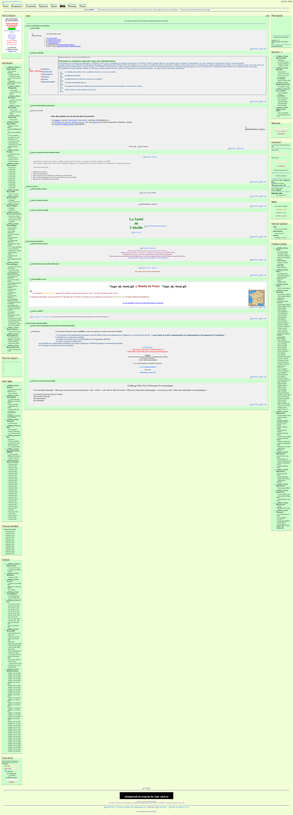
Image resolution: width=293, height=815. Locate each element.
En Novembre (12, 107)
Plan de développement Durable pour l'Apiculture (13, 416)
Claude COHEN (282, 328)
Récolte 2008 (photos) (14, 651)
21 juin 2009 (12, 184)
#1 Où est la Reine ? (14, 325)
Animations (10, 421)
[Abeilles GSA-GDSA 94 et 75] (12, 2)
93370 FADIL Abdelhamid (281, 449)
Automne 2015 (13, 486)
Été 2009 (11, 510)
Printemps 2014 (13, 491)
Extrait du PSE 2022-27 (14, 456)
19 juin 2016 (12, 173)
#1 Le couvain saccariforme (11, 228)
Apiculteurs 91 (280, 471)
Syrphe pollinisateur (283, 64)
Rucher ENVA (11, 191)
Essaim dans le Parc (14, 202)
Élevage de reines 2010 (283, 84)
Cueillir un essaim (283, 65)
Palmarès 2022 (10, 533)
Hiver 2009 (12, 513)
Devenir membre (281, 176)
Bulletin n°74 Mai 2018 (14, 708)
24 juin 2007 (12, 187)
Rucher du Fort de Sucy (14, 214)
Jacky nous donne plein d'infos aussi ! (48, 264)
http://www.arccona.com (147, 372)
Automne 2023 (13, 466)
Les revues (34, 186)
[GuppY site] (129, 807)
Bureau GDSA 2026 (14, 431)
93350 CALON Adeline (284, 288)
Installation (12, 200)
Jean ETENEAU (282, 344)
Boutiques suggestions (14, 339)
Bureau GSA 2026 (14, 441)
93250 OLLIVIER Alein (284, 441)
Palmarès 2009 (10, 550)
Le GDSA (13, 426)
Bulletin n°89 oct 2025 (14, 675)
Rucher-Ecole (119, 297)
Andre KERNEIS (282, 103)
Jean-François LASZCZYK (281, 366)
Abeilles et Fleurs (41, 189)
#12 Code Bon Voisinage (12, 296)
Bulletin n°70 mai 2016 (14, 716)
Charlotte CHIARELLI (284, 255)
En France (278, 206)
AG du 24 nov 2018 (13, 606)
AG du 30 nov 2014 (13, 611)
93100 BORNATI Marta (284, 415)
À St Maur (284, 206)
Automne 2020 (13, 471)
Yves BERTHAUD (283, 252)
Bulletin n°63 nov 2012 (14, 731)
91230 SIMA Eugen (283, 477)
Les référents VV (12, 139)
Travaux (11, 94)
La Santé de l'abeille (42, 210)
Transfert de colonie (14, 76)
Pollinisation (281, 60)
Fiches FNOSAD (12, 225)
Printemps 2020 (13, 473)
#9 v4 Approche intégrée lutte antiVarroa (13, 306)
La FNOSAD (39, 53)
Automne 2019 (13, 475)
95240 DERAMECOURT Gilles (283, 507)
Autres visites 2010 (13, 636)
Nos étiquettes (282, 72)
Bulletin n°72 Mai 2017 (14, 713)
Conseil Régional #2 (13, 598)
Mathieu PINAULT (283, 385)
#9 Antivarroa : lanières (15, 250)
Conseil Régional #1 (13, 596)
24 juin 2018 (12, 169)
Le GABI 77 (39, 311)
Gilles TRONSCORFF (284, 404)
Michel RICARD (282, 105)
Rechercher (281, 133)
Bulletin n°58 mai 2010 (14, 740)
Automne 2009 (13, 508)
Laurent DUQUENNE (284, 342)
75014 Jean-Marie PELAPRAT (282, 302)
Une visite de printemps (11, 72)
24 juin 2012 (12, 178)
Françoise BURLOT (283, 322)
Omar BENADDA (282, 313)
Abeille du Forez (41, 279)
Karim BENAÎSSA (282, 311)
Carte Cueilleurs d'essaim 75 (282, 518)
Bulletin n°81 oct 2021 (14, 691)
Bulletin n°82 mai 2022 (14, 689)
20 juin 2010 (12, 182)
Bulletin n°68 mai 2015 (14, 721)
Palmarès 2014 (10, 544)
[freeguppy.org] (140, 807)
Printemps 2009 (13, 511)
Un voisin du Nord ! (42, 243)
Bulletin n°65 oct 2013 (14, 727)
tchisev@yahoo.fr (150, 367)
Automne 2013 (13, 493)
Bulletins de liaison (12, 671)
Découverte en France (15, 144)
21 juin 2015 (12, 175)
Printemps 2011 (13, 502)
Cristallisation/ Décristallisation (281, 78)
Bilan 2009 (11, 641)
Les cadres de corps (14, 568)
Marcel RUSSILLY (283, 98)
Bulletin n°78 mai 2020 (14, 698)
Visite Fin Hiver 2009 (14, 647)
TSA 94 (278, 250)
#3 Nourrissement (14, 322)
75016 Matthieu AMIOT (284, 304)
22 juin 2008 (12, 186)
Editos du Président (13, 462)
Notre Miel (279, 69)
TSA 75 (278, 271)
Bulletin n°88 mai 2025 (14, 677)
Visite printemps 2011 (14, 633)
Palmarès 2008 (10, 551)
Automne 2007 (13, 519)
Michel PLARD (282, 387)
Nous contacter (13, 393)
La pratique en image (284, 86)
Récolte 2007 (12, 661)
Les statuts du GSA (14, 446)
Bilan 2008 (11, 649)
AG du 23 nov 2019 (13, 604)
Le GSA (13, 436)
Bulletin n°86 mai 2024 (14, 680)
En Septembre (12, 88)
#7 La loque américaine (15, 247)
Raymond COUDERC (284, 257)
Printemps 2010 (13, 506)
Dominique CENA (282, 254)
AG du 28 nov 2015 (13, 609)
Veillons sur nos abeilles (281, 110)
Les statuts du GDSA (14, 433)
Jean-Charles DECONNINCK (281, 337)
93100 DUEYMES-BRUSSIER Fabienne (282, 421)
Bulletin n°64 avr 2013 (14, 729)
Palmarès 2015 (10, 542)
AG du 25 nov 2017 (13, 607)
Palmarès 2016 (10, 540)
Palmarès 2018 (10, 537)
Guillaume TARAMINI (283, 398)
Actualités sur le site (280, 237)
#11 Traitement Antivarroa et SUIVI (12, 299)
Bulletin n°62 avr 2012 (14, 732)
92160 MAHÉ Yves (283, 459)
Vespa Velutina (11, 123)
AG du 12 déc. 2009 (14, 620)
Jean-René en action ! (15, 331)
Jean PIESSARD (282, 93)
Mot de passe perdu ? (281, 170)
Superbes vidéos (281, 58)
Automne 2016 (13, 482)
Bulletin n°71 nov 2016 (14, 715)
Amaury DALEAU (282, 332)
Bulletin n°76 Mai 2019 (14, 703)
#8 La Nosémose (13, 249)
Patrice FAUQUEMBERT (281, 260)
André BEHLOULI (283, 273)
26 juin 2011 (12, 180)
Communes (279, 512)
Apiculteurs (279, 292)
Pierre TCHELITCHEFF (281, 281)
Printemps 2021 (13, 469)
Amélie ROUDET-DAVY (284, 394)
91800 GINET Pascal (284, 478)
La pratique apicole (13, 68)
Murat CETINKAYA (283, 324)
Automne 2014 (13, 489)
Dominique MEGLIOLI (284, 380)
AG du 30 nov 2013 (13, 613)
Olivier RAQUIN (282, 389)
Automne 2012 (13, 497)
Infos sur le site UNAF (281, 229)
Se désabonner (11, 773)
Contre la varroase (14, 458)
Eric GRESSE (281, 353)
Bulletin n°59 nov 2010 (14, 738)
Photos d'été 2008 (13, 652)
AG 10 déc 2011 (12, 617)
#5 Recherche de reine (15, 318)
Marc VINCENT (282, 267)
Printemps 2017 (13, 480)
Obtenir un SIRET (14, 404)
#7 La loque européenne (11, 312)
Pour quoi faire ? (13, 429)
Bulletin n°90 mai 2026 (14, 673)
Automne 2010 (13, 504)
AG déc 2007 (12, 517)
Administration (11, 397)
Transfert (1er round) (14, 665)
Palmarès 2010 (10, 548)
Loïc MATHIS (281, 376)
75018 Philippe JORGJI (284, 306)
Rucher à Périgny (12, 206)
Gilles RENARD (282, 391)
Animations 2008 (13, 577)
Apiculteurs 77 (280, 492)
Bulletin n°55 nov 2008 (14, 745)
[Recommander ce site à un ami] (283, 195)
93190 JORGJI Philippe (284, 436)
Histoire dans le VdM (13, 347)
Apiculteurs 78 (280, 486)
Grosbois (9, 152)
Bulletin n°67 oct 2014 (14, 723)
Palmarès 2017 (10, 539)
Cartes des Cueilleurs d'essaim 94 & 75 (283, 521)
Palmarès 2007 (10, 553)
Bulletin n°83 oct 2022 (14, 687)
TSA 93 (278, 286)
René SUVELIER (282, 101)
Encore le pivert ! (13, 159)
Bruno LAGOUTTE (283, 362)
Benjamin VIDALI (282, 407)
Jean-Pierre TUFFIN (283, 405)
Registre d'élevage (14, 409)
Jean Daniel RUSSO (283, 396)
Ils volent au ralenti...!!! (284, 62)
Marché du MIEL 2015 (284, 80)
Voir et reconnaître (283, 113)
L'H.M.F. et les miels (283, 73)
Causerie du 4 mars (14, 141)
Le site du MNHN (13, 135)
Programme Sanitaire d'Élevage (13, 451)
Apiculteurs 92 (280, 454)
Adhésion (10, 387)
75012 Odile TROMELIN (280, 298)
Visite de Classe (13, 157)
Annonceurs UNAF (14, 343)
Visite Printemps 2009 (14, 645)
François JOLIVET (283, 358)
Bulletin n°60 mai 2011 (14, 736)
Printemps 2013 (13, 495)
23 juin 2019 (12, 167)
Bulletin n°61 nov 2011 (14, 734)
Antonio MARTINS (283, 374)
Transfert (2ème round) (15, 663)
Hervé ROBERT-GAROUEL (282, 278)
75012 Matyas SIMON (284, 294)
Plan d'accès (10, 156)
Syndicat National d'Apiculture (45, 105)
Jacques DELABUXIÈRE (281, 95)
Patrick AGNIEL (282, 308)
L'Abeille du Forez (49, 293)
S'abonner (10, 771)
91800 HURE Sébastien (281, 481)
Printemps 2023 (13, 468)
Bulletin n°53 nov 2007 (14, 749)
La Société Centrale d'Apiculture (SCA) (48, 152)
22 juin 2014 (12, 176)
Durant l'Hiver (12, 117)
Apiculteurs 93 (280, 413)
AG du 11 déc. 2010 (13, 618)
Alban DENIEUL (282, 340)
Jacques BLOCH (282, 315)
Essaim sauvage (13, 161)
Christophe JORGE (283, 360)
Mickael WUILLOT (283, 409)
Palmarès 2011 (10, 546)
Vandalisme (12, 210)
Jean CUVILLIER (282, 330)
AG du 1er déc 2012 (14, 615)
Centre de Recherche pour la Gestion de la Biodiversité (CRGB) (55, 325)
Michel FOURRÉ (282, 345)
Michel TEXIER (282, 402)
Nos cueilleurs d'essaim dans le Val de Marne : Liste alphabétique (283, 526)
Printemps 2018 (13, 478)
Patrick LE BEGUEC (283, 371)
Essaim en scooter (12, 329)
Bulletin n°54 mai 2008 (14, 747)
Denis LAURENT (282, 369)
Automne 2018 (13, 477)
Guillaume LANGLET (283, 364)
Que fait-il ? (12, 439)
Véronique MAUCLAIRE (280, 265)
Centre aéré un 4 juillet (15, 218)
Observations (14, 90)
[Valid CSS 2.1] (183, 807)
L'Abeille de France (42, 200)
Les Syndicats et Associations (40, 25)
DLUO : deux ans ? (283, 75)
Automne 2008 (13, 515)
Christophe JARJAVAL (284, 356)
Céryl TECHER (282, 400)
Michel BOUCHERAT (283, 275)
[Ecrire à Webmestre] (278, 195)
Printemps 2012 (13, 499)
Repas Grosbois (12, 165)
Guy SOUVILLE (282, 100)
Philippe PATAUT (282, 383)
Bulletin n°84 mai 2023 (14, 685)
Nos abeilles (11, 590)
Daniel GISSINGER (283, 351)
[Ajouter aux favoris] (280, 195)
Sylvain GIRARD (282, 349)
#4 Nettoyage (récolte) (15, 320)
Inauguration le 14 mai (15, 219)
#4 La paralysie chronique (12, 238)
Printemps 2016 (13, 484)
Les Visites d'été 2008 (14, 654)
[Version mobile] (285, 195)
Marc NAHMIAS (282, 382)
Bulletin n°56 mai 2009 (14, 743)
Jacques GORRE (283, 262)
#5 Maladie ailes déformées (12, 241)
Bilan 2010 (11, 635)
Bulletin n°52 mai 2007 (14, 751)
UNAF (38, 28)
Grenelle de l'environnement (11, 412)
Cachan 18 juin (13, 423)
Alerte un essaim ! (14, 194)
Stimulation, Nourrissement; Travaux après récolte (14, 83)
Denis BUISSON (282, 321)
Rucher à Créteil (11, 198)
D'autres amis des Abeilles (39, 323)
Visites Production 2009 (15, 643)
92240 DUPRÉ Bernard (284, 461)
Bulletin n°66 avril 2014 (14, 725)
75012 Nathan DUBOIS (284, 296)
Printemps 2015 (13, 488)
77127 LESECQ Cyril (283, 494)
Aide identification (13, 143)
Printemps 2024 (13, 464)
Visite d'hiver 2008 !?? (14, 659)
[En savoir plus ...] (162, 807)
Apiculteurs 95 (280, 504)
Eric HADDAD (282, 355)
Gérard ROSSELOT (283, 393)
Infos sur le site (279, 233)
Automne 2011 (13, 500)
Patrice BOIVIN (282, 317)
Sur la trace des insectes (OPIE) (45, 381)
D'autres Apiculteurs (37, 241)
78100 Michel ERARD (284, 488)
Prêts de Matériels (13, 445)
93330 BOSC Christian (284, 446)
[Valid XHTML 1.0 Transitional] (114, 807)
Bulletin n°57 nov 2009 (14, 742)
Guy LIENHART (282, 372)
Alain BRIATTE (282, 319)
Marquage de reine (14, 74)
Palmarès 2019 (10, 535)
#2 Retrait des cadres (15, 323)
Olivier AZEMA (282, 310)
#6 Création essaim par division (13, 315)
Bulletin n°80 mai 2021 (14, 693)
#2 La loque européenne (11, 231)
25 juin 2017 (12, 171)
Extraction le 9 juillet (14, 216)
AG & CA (14, 601)
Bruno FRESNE (282, 347)
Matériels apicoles (12, 335)
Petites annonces (13, 341)
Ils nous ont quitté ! (283, 89)
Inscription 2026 (10, 531)
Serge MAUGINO (283, 378)
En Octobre (11, 98)
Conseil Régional (12, 594)
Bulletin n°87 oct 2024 (14, 678)
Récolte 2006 (12, 667)
